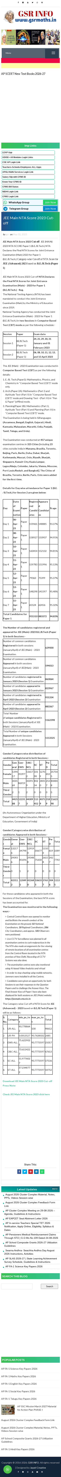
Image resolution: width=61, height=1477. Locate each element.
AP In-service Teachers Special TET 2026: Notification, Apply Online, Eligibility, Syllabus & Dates (29, 1226)
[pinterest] (42, 2)
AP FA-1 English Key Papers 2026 (19, 1383)
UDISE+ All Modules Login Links (17, 157)
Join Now (50, 202)
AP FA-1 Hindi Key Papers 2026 (17, 1449)
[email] (37, 1472)
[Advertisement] (30, 108)
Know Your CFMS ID (12, 182)
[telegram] (23, 2)
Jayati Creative (38, 1467)
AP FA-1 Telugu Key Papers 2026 (18, 1398)
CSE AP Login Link (11, 162)
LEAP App (7, 152)
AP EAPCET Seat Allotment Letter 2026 (26, 1218)
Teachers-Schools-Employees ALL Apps (21, 167)
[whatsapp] (37, 2)
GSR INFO (33, 1462)
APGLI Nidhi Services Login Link (17, 172)
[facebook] (18, 2)
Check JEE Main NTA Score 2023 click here (26, 1094)
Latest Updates (27, 1189)
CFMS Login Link (10, 196)
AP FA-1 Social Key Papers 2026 (18, 1391)
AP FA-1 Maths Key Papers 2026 (18, 1376)
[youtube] (27, 2)
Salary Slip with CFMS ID (14, 177)
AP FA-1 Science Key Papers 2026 (24, 1266)
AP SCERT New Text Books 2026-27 (23, 73)
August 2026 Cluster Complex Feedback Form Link (28, 1420)
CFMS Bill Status (10, 187)
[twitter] (32, 2)
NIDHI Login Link (10, 191)
